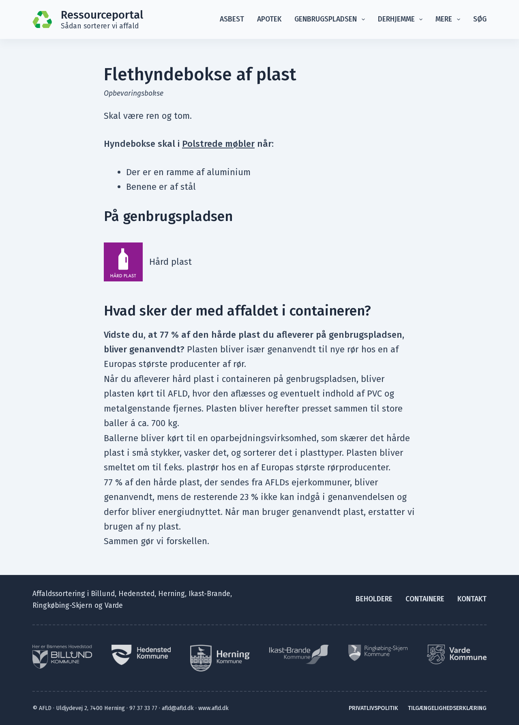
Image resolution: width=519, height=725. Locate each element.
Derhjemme (396, 19)
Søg (480, 19)
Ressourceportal (102, 14)
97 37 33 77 (143, 708)
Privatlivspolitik (373, 708)
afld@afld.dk (178, 708)
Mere (443, 19)
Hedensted (136, 594)
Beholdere (374, 599)
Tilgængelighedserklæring (447, 708)
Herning (171, 594)
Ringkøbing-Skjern (62, 605)
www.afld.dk (213, 708)
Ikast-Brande (209, 594)
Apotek (269, 19)
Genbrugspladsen (325, 19)
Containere (424, 599)
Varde (114, 605)
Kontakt (472, 599)
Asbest (232, 19)
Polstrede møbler (218, 143)
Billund (103, 594)
